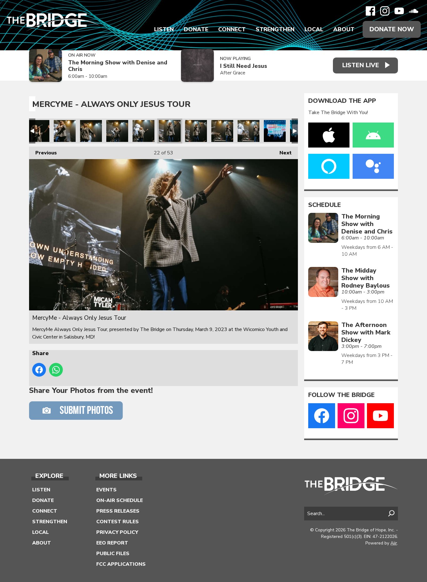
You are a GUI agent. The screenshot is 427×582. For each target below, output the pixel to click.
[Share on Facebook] (39, 370)
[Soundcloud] (413, 11)
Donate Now (391, 29)
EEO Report (112, 542)
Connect (232, 29)
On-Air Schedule (119, 500)
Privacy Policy (117, 532)
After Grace (232, 73)
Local (313, 29)
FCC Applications (121, 564)
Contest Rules (117, 521)
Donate (196, 29)
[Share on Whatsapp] (56, 370)
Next (282, 152)
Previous (43, 152)
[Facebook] (370, 11)
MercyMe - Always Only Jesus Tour (38, 131)
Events (106, 489)
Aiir (393, 543)
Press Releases (117, 511)
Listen (164, 29)
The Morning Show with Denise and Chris (117, 65)
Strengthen (275, 29)
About (343, 29)
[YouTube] (399, 11)
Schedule (324, 205)
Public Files (112, 553)
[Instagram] (384, 11)
